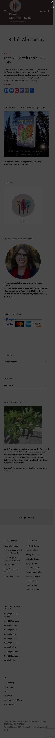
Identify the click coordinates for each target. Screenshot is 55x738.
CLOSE (52, 2)
